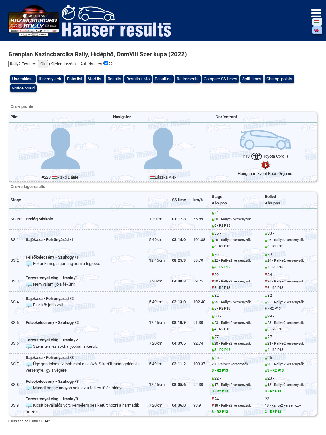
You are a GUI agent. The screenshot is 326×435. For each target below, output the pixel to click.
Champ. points (279, 78)
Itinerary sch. (50, 78)
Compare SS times (220, 78)
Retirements (188, 78)
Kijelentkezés (62, 63)
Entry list (74, 78)
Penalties (163, 78)
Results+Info (138, 78)
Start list (95, 78)
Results (114, 78)
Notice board (23, 88)
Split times (251, 78)
